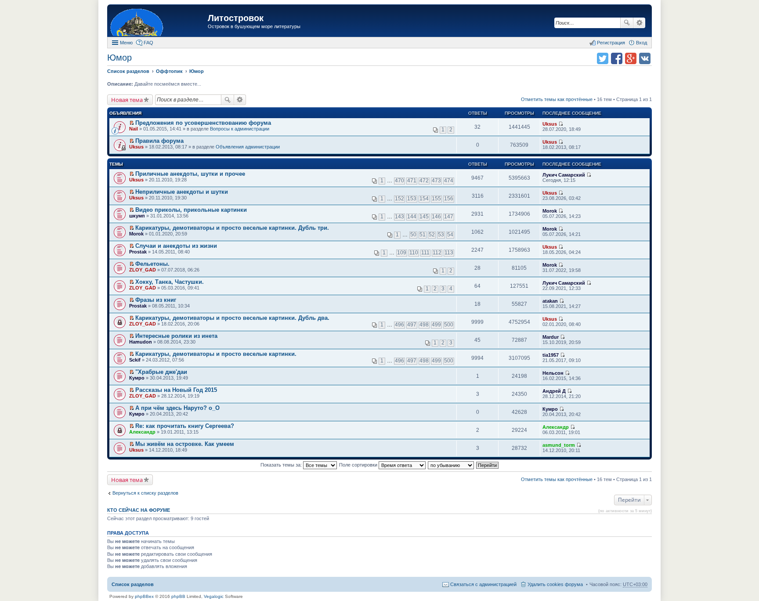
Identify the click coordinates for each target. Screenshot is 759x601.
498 (424, 325)
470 (399, 180)
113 (449, 253)
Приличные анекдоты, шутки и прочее (190, 173)
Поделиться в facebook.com (616, 58)
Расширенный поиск (639, 23)
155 (436, 199)
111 (425, 253)
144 (411, 217)
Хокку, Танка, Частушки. (169, 282)
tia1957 (550, 355)
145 (424, 217)
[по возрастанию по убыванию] (451, 464)
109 (401, 253)
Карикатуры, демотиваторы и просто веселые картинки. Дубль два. (232, 318)
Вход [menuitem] (641, 42)
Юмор (119, 57)
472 (424, 180)
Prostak (138, 251)
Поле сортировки (359, 464)
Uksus (549, 124)
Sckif (135, 359)
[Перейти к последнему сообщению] (560, 124)
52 (432, 235)
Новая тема (127, 100)
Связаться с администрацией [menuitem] (483, 584)
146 (436, 217)
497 (411, 325)
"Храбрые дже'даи (161, 372)
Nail (133, 128)
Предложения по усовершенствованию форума (203, 122)
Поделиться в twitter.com (602, 58)
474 (448, 180)
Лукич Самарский (563, 174)
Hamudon (140, 341)
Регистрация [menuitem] (611, 42)
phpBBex (144, 596)
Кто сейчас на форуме (138, 510)
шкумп (137, 215)
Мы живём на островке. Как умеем (184, 444)
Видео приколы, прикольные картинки (191, 209)
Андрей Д (554, 391)
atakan (550, 301)
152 (399, 199)
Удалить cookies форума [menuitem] (555, 584)
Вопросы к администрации (239, 128)
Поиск (626, 23)
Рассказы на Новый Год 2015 (176, 390)
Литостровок (236, 18)
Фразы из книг (155, 300)
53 (441, 235)
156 (448, 199)
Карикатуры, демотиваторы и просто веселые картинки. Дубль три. (232, 227)
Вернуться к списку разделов (145, 493)
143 (399, 217)
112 (437, 253)
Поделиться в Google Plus (630, 58)
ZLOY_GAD (142, 269)
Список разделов (133, 584)
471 (411, 180)
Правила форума (159, 141)
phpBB (178, 596)
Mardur (550, 337)
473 (436, 180)
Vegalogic (214, 596)
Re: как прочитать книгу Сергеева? (184, 426)
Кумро (137, 377)
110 (413, 253)
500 (448, 325)
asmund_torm (558, 445)
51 (422, 235)
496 (399, 325)
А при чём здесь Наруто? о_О (177, 408)
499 (436, 325)
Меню (126, 42)
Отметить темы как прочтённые (557, 99)
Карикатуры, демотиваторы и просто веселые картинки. (215, 354)
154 (424, 199)
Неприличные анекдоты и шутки (181, 191)
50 (413, 235)
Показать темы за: (281, 464)
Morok (549, 211)
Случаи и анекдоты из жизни (176, 246)
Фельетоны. (152, 264)
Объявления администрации (248, 146)
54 (450, 235)
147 (448, 217)
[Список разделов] (158, 22)
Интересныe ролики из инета (176, 336)
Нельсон (553, 373)
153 (411, 199)
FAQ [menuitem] (148, 42)
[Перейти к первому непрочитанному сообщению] (131, 123)
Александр (142, 431)
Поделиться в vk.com (645, 58)
